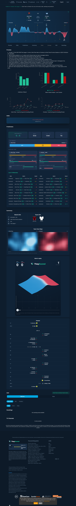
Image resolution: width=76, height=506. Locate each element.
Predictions (25, 45)
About (50, 446)
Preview (10, 45)
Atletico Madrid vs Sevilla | (32, 461)
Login (68, 2)
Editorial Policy (51, 453)
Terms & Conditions (52, 447)
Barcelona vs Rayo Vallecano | (33, 447)
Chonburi (21, 401)
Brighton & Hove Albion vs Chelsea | (34, 449)
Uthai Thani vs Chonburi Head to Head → (61, 392)
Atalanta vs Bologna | (32, 457)
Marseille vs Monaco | (40, 457)
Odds (17, 45)
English (61, 2)
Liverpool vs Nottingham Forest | (34, 450)
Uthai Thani (10, 401)
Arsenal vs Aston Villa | (32, 443)
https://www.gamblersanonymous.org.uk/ (15, 489)
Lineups (49, 45)
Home (13, 405)
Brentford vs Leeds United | (33, 453)
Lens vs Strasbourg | (40, 456)
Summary (34, 45)
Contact (50, 444)
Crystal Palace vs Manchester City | (34, 446)
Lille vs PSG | (43, 446)
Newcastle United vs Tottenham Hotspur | (35, 454)
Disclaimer (10, 472)
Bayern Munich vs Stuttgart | (33, 444)
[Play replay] (17, 310)
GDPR (50, 451)
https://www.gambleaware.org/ (13, 488)
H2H (56, 45)
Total (9, 405)
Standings (64, 45)
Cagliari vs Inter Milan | (32, 456)
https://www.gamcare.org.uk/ (22, 488)
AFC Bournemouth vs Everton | (33, 451)
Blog (49, 443)
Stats (42, 45)
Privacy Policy (46, 501)
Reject (40, 503)
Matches (22, 396)
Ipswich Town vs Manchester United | (34, 463)
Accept (35, 503)
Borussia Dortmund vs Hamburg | (34, 460)
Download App (54, 2)
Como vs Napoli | (41, 453)
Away (18, 405)
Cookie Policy (51, 450)
